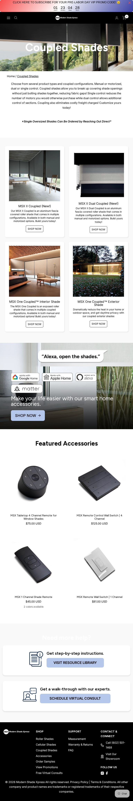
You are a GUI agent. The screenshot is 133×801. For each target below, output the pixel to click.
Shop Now (34, 228)
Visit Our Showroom (113, 756)
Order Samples (45, 761)
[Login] (116, 17)
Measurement (77, 739)
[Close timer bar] (129, 2)
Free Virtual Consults (49, 773)
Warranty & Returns (80, 744)
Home (11, 76)
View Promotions (47, 767)
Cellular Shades (46, 744)
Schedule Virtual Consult (75, 698)
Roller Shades (45, 739)
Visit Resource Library (75, 663)
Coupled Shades (27, 76)
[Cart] (124, 18)
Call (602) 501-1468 (115, 745)
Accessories (44, 756)
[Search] (15, 17)
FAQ (70, 750)
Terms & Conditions (103, 782)
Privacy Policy (79, 782)
